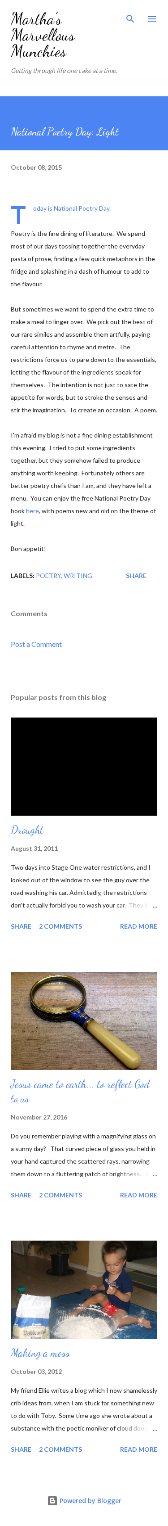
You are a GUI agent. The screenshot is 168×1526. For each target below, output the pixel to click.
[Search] (130, 16)
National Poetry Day (81, 208)
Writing (78, 575)
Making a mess (40, 1352)
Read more (138, 926)
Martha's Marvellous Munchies (43, 35)
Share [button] (136, 575)
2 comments (60, 926)
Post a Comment (36, 644)
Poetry (48, 575)
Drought (27, 829)
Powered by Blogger (89, 1500)
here (32, 511)
